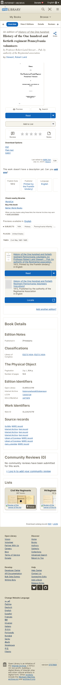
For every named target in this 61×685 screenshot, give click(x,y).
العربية (7, 601)
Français (8, 617)
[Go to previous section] (3, 24)
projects (29, 675)
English (44, 184)
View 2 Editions (27, 24)
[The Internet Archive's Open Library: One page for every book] (14, 9)
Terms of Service (12, 555)
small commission (13, 214)
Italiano (8, 626)
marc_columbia (11, 444)
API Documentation (13, 573)
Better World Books (13, 208)
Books (34, 542)
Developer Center (12, 570)
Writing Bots (10, 580)
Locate (30, 300)
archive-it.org (29, 679)
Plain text (9, 150)
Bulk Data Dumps (12, 577)
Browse (44, 16)
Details (41, 24)
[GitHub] (45, 587)
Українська (10, 645)
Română (8, 636)
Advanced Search (39, 555)
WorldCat (9, 201)
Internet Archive (11, 429)
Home (34, 539)
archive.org (13, 679)
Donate (38, 2)
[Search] (43, 9)
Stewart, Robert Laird (16, 57)
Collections (36, 552)
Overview (12, 24)
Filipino (8, 651)
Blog (7, 552)
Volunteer (9, 542)
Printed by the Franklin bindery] (28, 186)
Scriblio (8, 426)
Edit (55, 160)
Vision (7, 539)
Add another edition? (46, 309)
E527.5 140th (28, 354)
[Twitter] (39, 587)
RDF (50, 524)
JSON (55, 524)
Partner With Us (12, 545)
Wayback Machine (27, 677)
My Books (15, 16)
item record (23, 429)
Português (9, 632)
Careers (8, 548)
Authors (35, 545)
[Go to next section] (57, 24)
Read (28, 115)
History (48, 162)
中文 (7, 648)
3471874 (26, 398)
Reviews (51, 24)
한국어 (8, 629)
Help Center (36, 570)
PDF (7, 147)
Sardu (7, 639)
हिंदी (6, 620)
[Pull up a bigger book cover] (30, 104)
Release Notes (37, 583)
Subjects (35, 548)
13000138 (27, 394)
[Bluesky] (34, 587)
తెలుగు (7, 642)
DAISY (8, 153)
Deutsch (8, 607)
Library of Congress (13, 438)
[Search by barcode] (50, 9)
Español (8, 614)
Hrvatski (8, 623)
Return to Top (37, 558)
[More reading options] (53, 115)
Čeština (8, 604)
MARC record (17, 426)
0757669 (53, 665)
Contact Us (36, 573)
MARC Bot (47, 160)
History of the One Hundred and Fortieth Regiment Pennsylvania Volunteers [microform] (32, 283)
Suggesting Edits (39, 577)
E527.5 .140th (39, 354)
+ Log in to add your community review (28, 471)
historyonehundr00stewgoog (34, 391)
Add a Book (36, 580)
